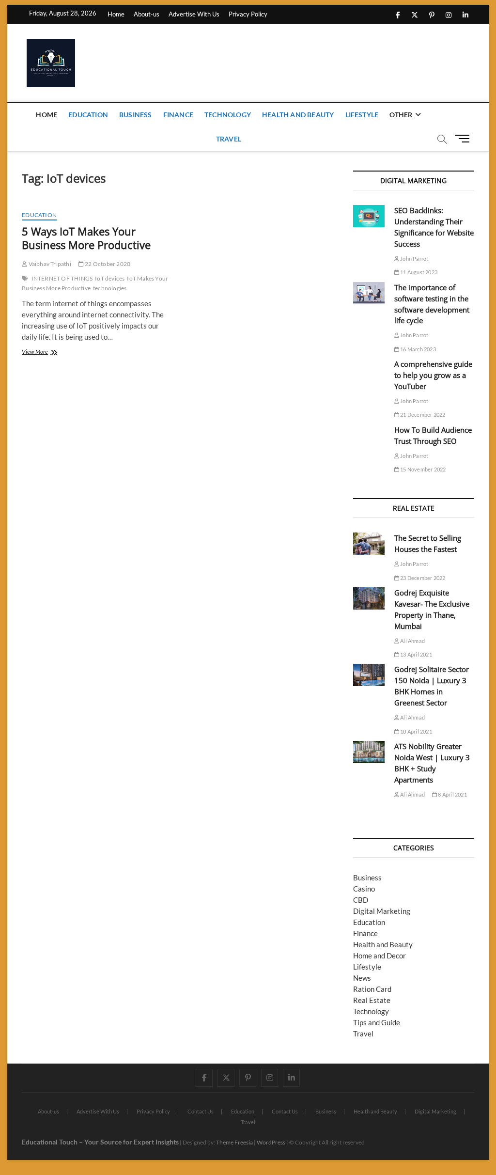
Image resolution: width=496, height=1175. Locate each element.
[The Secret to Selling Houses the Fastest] (369, 544)
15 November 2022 (422, 469)
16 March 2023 (417, 349)
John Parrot (413, 258)
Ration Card (372, 989)
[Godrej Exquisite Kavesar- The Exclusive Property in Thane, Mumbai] (369, 598)
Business (135, 114)
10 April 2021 (415, 731)
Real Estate (371, 1000)
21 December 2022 (422, 414)
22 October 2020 (107, 263)
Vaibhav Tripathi (49, 263)
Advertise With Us (194, 14)
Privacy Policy (248, 14)
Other (400, 114)
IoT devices (109, 278)
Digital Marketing (381, 911)
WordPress (271, 1142)
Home (116, 14)
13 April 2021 (415, 654)
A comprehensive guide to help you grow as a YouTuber (433, 375)
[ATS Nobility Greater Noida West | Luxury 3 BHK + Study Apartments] (369, 752)
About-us (146, 14)
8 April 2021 (452, 794)
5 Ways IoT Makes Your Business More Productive (86, 238)
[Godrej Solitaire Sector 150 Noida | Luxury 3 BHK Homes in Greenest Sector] (369, 675)
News (362, 977)
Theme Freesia (234, 1142)
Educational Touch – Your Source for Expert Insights (100, 1142)
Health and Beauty (298, 114)
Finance (178, 114)
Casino (364, 888)
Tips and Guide (376, 1022)
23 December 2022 (422, 578)
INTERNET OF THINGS (62, 278)
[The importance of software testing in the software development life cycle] (369, 293)
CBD (360, 899)
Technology (227, 114)
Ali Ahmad (412, 641)
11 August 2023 (418, 272)
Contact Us (200, 1111)
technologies (109, 288)
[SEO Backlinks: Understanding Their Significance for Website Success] (369, 216)
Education (88, 114)
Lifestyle (362, 114)
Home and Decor (379, 955)
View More (47, 352)
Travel (228, 139)
